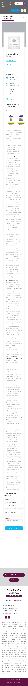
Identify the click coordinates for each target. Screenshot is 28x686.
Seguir (10, 64)
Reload (20, 523)
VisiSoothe (9, 280)
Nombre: (7, 499)
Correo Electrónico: (10, 506)
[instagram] (24, 10)
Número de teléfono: (10, 512)
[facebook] (22, 10)
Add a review (11, 60)
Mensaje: (7, 518)
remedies (13, 157)
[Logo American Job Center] (14, 599)
